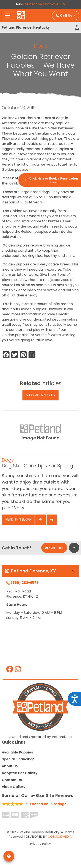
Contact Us (12, 779)
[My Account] (77, 27)
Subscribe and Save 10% (45, 4)
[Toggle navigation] (8, 15)
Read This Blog (18, 519)
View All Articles (40, 394)
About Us (10, 766)
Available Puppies (17, 752)
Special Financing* (18, 759)
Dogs (40, 46)
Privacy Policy (40, 844)
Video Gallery (13, 786)
